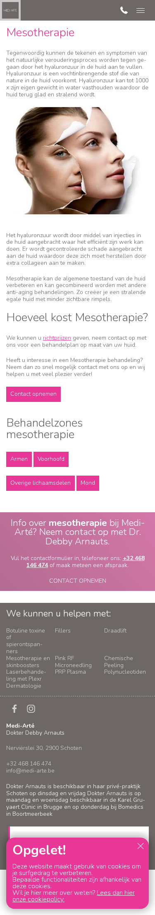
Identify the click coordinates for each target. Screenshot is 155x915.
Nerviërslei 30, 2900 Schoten (44, 748)
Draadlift (115, 631)
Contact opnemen (33, 394)
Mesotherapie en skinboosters (28, 661)
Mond (88, 483)
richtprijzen (57, 338)
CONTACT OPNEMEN (77, 581)
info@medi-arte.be (30, 771)
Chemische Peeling (118, 661)
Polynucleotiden (125, 672)
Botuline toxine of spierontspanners (25, 641)
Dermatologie (23, 686)
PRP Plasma (70, 672)
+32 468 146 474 (28, 764)
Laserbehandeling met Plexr (26, 675)
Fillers (63, 631)
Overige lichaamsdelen (40, 483)
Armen (19, 459)
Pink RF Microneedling (73, 661)
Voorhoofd (51, 459)
